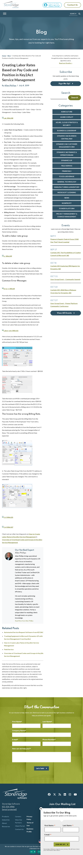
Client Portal (20, 826)
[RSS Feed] (60, 794)
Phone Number (49, 739)
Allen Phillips (10, 86)
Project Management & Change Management (66, 215)
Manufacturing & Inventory (66, 187)
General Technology (66, 182)
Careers (18, 816)
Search (65, 93)
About (4, 823)
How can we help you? (21, 749)
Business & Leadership (66, 130)
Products (5, 816)
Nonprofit (67, 203)
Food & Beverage (66, 176)
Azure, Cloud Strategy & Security (67, 123)
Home (4, 56)
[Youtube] (75, 794)
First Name (16, 722)
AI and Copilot (66, 117)
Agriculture (66, 112)
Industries (6, 820)
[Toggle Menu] (4, 14)
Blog (9, 56)
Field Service (9, 649)
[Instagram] (70, 794)
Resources (6, 826)
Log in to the (54, 5)
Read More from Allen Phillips (24, 621)
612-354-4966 (8, 807)
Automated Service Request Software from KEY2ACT (24, 632)
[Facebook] (49, 794)
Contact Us (72, 5)
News (66, 198)
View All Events (64, 313)
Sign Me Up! (64, 84)
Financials (66, 171)
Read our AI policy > (65, 63)
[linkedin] (65, 794)
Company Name (18, 731)
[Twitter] (54, 794)
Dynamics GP (66, 160)
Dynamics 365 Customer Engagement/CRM (66, 145)
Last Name (47, 722)
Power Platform (66, 208)
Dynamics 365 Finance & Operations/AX (67, 153)
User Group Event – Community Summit (65, 279)
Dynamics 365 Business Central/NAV (66, 137)
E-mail (14, 739)
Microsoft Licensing (66, 192)
